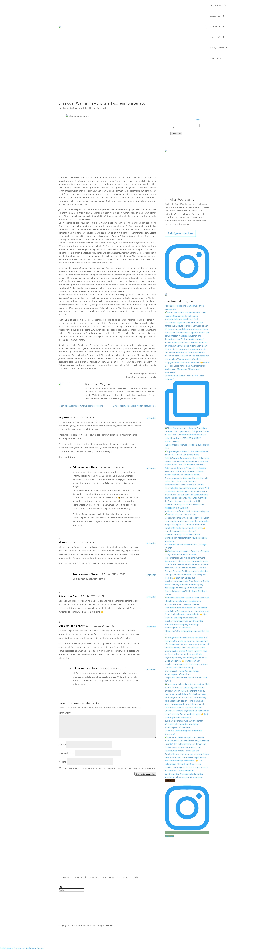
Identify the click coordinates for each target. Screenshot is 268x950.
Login (135, 877)
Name (62, 744)
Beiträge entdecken (180, 233)
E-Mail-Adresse (66, 753)
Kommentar (65, 712)
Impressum (108, 877)
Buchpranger (216, 5)
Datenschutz (123, 877)
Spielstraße (215, 37)
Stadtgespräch (217, 47)
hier (198, 119)
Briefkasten (66, 877)
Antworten (151, 418)
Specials (214, 58)
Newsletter (94, 877)
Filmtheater (215, 26)
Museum (79, 877)
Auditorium (215, 16)
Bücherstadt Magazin (72, 108)
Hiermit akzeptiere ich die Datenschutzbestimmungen (187, 129)
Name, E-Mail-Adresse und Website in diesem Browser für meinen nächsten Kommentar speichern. (108, 768)
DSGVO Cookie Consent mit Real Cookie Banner (22, 948)
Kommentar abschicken (145, 774)
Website (62, 762)
